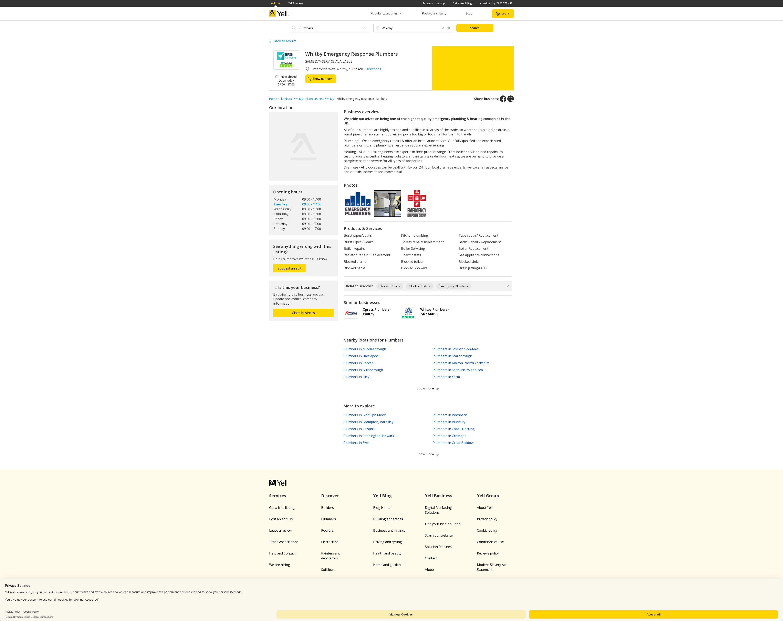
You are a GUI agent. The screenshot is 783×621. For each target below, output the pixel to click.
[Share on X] (510, 98)
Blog (469, 13)
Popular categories (384, 13)
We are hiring (279, 564)
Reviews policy (488, 553)
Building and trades (388, 519)
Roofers (327, 530)
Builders (327, 507)
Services (277, 495)
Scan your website (439, 535)
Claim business (303, 312)
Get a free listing (462, 3)
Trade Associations (283, 542)
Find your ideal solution (443, 524)
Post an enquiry (281, 519)
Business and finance (389, 530)
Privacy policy (487, 519)
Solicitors (328, 569)
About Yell (484, 507)
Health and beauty (387, 553)
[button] (364, 28)
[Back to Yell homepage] (279, 13)
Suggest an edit (289, 268)
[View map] (303, 146)
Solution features (438, 546)
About (429, 569)
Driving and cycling (387, 542)
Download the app (434, 3)
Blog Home (381, 507)
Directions (373, 69)
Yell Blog (382, 495)
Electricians (329, 542)
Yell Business (295, 3)
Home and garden (387, 564)
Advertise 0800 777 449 (495, 3)
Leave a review (280, 530)
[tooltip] (448, 28)
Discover (330, 495)
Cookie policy (487, 530)
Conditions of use (490, 542)
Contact (431, 558)
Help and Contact (282, 553)
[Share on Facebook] (503, 98)
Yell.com (276, 3)
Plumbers (328, 519)
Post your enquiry (434, 13)
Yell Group (488, 495)
